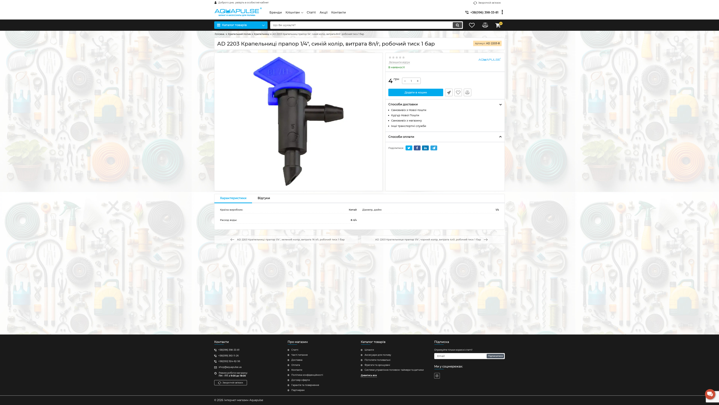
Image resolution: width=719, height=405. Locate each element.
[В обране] (458, 92)
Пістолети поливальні (377, 359)
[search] (457, 25)
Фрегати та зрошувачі (377, 365)
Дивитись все (369, 375)
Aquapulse (256, 400)
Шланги (369, 349)
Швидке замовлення (449, 92)
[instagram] (437, 376)
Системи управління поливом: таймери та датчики (394, 369)
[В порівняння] (467, 92)
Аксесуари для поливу (378, 354)
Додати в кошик (416, 92)
